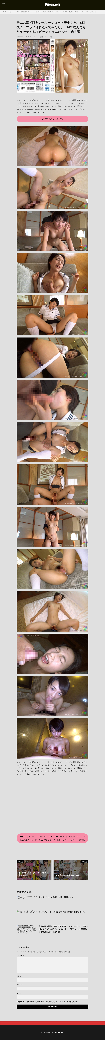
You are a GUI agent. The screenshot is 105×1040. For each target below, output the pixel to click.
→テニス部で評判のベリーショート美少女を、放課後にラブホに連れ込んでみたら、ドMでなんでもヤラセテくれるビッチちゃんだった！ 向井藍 (52, 838)
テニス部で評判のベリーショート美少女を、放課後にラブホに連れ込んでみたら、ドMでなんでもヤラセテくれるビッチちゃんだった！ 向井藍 (56, 12)
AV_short (11, 12)
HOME (4, 12)
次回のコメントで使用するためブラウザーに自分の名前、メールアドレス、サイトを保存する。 (49, 1001)
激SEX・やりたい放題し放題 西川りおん (56, 897)
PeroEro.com (52, 4)
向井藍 (41, 37)
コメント (20, 955)
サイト (19, 993)
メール (20, 984)
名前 (19, 976)
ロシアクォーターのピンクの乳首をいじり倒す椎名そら (62, 912)
